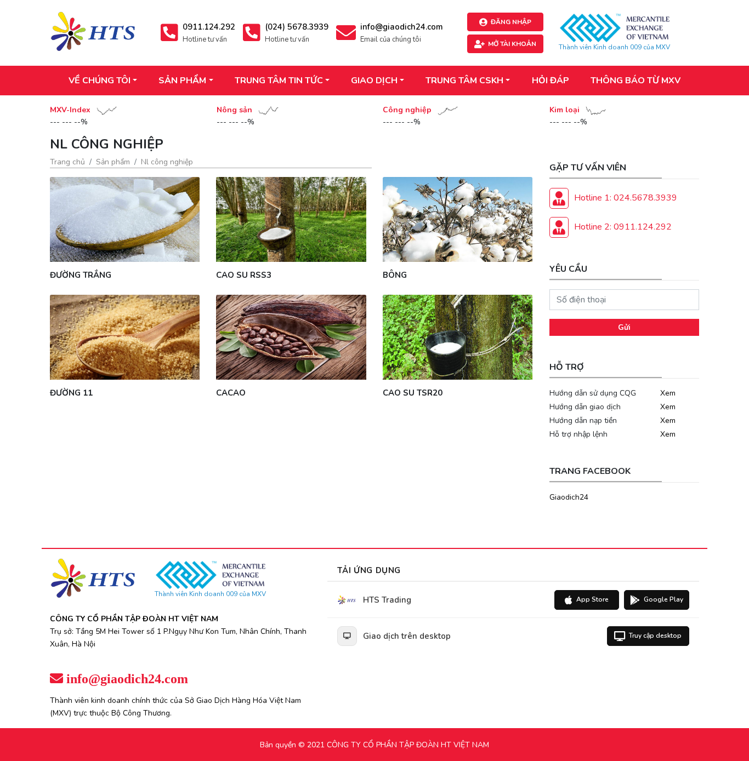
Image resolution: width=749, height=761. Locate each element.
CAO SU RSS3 (243, 275)
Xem (668, 393)
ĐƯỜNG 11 (71, 392)
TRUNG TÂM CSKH (464, 81)
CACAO (231, 392)
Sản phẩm (113, 162)
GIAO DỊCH (374, 81)
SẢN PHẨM (182, 81)
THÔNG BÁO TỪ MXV (635, 81)
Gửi (624, 327)
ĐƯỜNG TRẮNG (80, 275)
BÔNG (395, 275)
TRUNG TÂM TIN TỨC (279, 81)
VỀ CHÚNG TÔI (99, 81)
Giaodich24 (568, 497)
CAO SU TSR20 (412, 392)
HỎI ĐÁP (550, 81)
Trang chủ (67, 162)
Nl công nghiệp (167, 162)
